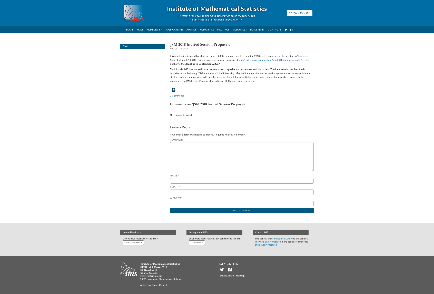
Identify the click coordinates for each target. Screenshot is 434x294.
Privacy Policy (227, 276)
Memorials (207, 29)
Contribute (197, 243)
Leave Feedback (133, 243)
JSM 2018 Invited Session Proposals (200, 44)
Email (175, 187)
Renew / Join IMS (300, 13)
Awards (191, 29)
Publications (174, 29)
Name (174, 175)
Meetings (223, 29)
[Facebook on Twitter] (230, 270)
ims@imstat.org (282, 239)
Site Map (240, 276)
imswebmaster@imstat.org (268, 242)
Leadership (257, 29)
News (140, 29)
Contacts (274, 29)
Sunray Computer (160, 285)
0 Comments (177, 95)
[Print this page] (242, 88)
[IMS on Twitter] (286, 29)
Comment (177, 139)
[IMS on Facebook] (291, 29)
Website (176, 198)
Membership (154, 29)
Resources (240, 29)
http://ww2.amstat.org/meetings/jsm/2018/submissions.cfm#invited (274, 60)
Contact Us (231, 264)
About (129, 29)
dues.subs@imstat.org (266, 245)
